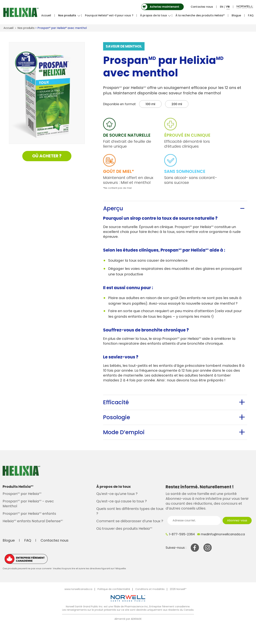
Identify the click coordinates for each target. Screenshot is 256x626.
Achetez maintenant (164, 7)
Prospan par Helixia (22, 493)
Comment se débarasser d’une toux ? (129, 521)
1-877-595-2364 (182, 534)
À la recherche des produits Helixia (200, 15)
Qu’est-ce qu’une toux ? (117, 493)
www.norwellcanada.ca (78, 589)
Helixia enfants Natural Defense (33, 521)
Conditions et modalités (150, 589)
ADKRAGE (136, 619)
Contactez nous (202, 7)
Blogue (236, 15)
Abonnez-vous (237, 520)
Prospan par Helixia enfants (29, 513)
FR (228, 7)
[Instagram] (207, 547)
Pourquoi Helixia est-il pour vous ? (109, 15)
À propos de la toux (153, 15)
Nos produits (67, 15)
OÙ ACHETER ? (46, 156)
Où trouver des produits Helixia (124, 528)
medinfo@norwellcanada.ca (223, 534)
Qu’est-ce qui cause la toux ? (121, 501)
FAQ (250, 15)
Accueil (46, 15)
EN (221, 7)
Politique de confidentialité (114, 589)
